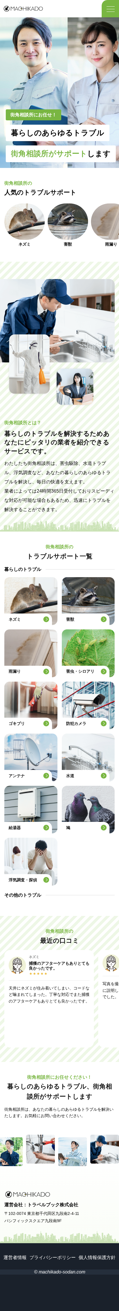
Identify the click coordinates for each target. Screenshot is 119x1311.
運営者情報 (15, 1257)
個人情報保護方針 (97, 1257)
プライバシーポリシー (52, 1257)
